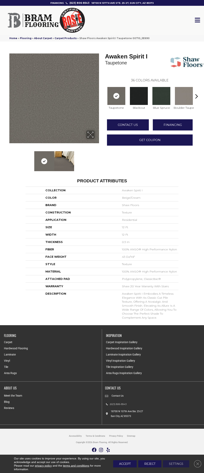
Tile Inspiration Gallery (119, 366)
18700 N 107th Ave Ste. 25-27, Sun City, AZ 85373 (122, 3)
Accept (125, 464)
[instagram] (101, 450)
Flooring (25, 38)
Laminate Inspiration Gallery (123, 354)
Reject (149, 464)
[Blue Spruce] (161, 96)
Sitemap (131, 436)
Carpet (8, 342)
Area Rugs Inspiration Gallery (124, 373)
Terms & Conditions (95, 436)
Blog (7, 401)
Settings (176, 464)
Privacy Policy (116, 436)
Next (97, 159)
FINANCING (57, 3)
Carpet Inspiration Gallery (121, 342)
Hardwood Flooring (16, 348)
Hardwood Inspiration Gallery (124, 348)
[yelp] (108, 450)
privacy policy (43, 465)
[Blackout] (139, 96)
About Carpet (43, 38)
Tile (6, 366)
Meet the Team (13, 395)
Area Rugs (10, 373)
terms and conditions (76, 465)
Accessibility (75, 436)
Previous (11, 159)
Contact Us (128, 125)
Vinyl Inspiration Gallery (120, 360)
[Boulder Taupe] (184, 96)
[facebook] (94, 450)
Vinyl (7, 360)
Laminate (10, 354)
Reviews (9, 408)
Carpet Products (66, 38)
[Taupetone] (116, 96)
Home (13, 38)
